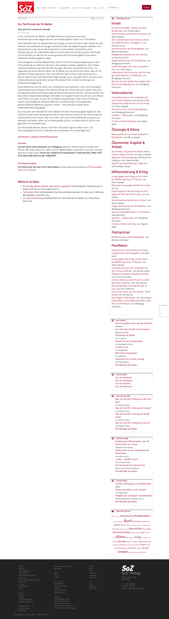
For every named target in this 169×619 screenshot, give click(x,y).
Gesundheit (147, 529)
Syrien (139, 548)
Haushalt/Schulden (60, 586)
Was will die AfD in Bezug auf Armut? (132, 423)
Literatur (122, 541)
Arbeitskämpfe (22, 18)
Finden (147, 7)
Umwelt (122, 552)
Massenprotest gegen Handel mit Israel (131, 185)
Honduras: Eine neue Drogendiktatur (129, 109)
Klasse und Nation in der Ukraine (130, 489)
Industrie (57, 588)
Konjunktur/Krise (60, 590)
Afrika (21, 593)
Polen (142, 544)
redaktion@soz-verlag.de (135, 588)
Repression (23, 582)
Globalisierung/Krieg (26, 602)
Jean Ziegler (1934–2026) (123, 297)
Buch (128, 520)
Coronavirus (145, 521)
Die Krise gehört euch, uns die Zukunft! (133, 323)
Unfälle (56, 577)
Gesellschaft (23, 573)
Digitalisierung (135, 525)
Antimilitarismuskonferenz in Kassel (129, 33)
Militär (135, 542)
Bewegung (57, 569)
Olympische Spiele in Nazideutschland (130, 274)
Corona (136, 521)
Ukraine (145, 547)
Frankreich (115, 529)
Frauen (122, 529)
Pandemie (130, 545)
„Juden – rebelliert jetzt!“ (126, 459)
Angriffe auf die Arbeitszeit (124, 163)
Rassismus (132, 548)
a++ (160, 313)
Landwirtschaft (146, 537)
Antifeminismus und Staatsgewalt (128, 48)
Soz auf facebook (123, 377)
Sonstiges (92, 575)
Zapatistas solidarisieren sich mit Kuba (130, 103)
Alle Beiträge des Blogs (126, 365)
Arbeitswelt (142, 516)
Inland (21, 566)
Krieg (138, 537)
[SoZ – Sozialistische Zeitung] (26, 8)
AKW (55, 573)
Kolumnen (57, 597)
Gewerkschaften (122, 532)
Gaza (126, 529)
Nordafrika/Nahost (25, 599)
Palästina (123, 545)
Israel (142, 532)
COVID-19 (118, 525)
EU (140, 525)
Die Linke (126, 525)
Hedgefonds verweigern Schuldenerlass (133, 495)
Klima (120, 536)
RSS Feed (92, 588)
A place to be (121, 347)
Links (91, 584)
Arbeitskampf (127, 515)
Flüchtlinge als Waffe (125, 335)
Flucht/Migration (24, 571)
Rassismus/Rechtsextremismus (29, 580)
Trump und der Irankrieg (123, 121)
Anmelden (44, 615)
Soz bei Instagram (123, 380)
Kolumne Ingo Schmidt (62, 603)
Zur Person (93, 577)
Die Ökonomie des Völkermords (130, 465)
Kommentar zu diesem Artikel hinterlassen (38, 137)
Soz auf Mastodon (124, 386)
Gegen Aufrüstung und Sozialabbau (129, 60)
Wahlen (136, 552)
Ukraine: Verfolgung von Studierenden (133, 483)
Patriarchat (23, 577)
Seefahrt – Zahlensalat (122, 115)
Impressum (93, 586)
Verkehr (130, 552)
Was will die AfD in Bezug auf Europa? (133, 408)
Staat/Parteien (24, 586)
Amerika (117, 516)
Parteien (136, 545)
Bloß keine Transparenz (126, 353)
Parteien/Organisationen (62, 566)
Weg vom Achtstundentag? (124, 157)
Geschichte (135, 528)
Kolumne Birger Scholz (62, 599)
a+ (160, 310)
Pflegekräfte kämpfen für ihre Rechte (129, 54)
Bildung (21, 569)
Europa (144, 525)
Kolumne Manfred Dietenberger (65, 608)
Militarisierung (145, 541)
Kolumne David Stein (61, 601)
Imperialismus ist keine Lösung (129, 359)
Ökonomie (116, 545)
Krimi (91, 569)
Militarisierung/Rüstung (27, 575)
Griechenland (135, 532)
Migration (130, 542)
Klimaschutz (130, 537)
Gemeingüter (58, 581)
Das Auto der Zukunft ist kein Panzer (132, 329)
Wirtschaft (142, 552)
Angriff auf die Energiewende (129, 341)
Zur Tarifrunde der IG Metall (35, 24)
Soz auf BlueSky (123, 383)
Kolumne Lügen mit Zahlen (63, 606)
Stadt (21, 589)
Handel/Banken (59, 584)
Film (148, 525)
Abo (90, 582)
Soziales (22, 584)
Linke (114, 542)
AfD (113, 516)
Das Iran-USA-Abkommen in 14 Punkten (131, 212)
